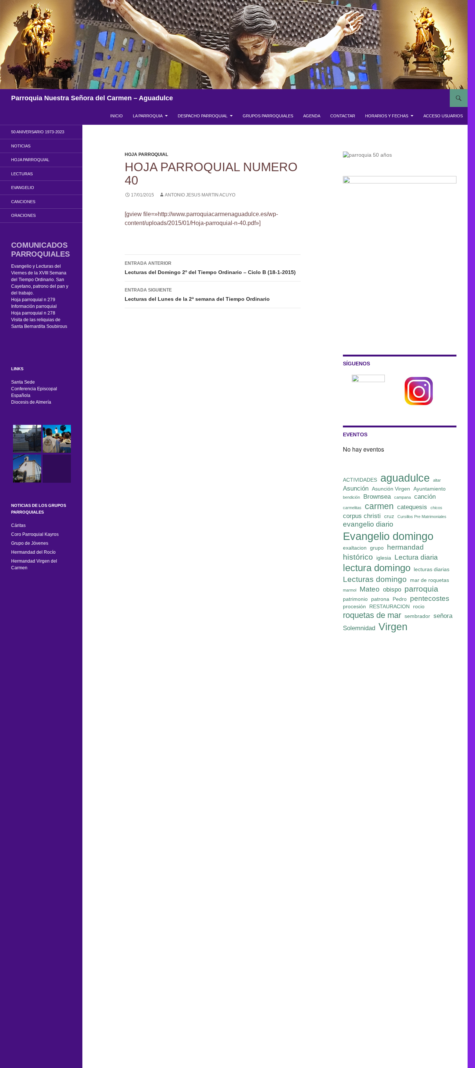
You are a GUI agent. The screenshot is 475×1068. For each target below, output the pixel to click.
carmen (379, 506)
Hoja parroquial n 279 (33, 299)
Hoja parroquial (146, 154)
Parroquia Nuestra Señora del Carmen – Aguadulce (92, 98)
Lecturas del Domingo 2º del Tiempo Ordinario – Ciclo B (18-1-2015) (210, 268)
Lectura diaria (416, 557)
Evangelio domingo (388, 536)
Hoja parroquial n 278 (33, 313)
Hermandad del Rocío (33, 552)
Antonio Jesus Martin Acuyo (200, 195)
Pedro (400, 599)
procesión (354, 606)
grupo (377, 548)
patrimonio (355, 599)
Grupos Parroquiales (268, 116)
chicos (436, 507)
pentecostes (429, 598)
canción (425, 496)
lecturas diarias (431, 569)
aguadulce (405, 478)
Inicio (116, 116)
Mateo (370, 589)
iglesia (383, 558)
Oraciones (23, 215)
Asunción (355, 488)
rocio (419, 606)
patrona (380, 599)
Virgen (393, 626)
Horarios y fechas (386, 116)
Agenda (311, 116)
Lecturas (22, 174)
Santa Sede (23, 382)
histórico (358, 557)
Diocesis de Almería (31, 402)
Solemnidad (359, 628)
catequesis (412, 507)
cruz (389, 516)
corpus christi (362, 516)
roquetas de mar (372, 615)
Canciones (23, 201)
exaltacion (355, 548)
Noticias (20, 146)
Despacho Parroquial (202, 116)
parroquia (421, 589)
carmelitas (352, 507)
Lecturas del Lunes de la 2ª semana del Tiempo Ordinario (197, 294)
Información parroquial (34, 306)
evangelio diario (368, 524)
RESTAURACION (389, 606)
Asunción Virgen (391, 489)
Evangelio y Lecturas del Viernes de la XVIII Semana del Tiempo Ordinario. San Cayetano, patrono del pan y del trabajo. (39, 280)
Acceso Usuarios (443, 116)
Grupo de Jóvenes (29, 543)
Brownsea (377, 496)
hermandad (405, 547)
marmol (349, 590)
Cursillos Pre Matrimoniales (421, 516)
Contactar (342, 116)
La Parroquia (148, 116)
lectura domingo (376, 567)
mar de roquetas (429, 580)
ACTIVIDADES (360, 480)
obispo (392, 589)
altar (437, 480)
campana (402, 497)
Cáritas (18, 525)
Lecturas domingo (375, 579)
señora (442, 615)
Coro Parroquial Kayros (35, 534)
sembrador (417, 616)
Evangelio (22, 187)
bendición (351, 497)
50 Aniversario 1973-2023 (37, 132)
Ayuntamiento (429, 489)
